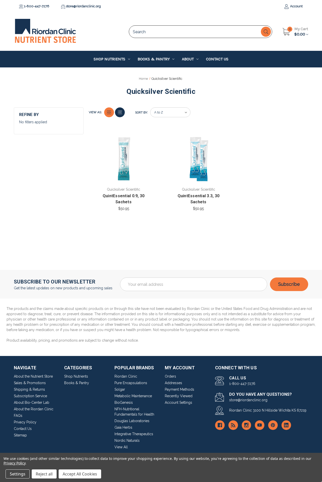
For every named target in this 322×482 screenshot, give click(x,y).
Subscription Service (30, 396)
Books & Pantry (154, 59)
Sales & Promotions (30, 383)
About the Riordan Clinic (33, 409)
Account (296, 6)
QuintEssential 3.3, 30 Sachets (199, 198)
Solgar (119, 389)
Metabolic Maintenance (133, 396)
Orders (170, 376)
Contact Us (217, 59)
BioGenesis (123, 402)
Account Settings (178, 402)
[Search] (266, 32)
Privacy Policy (25, 422)
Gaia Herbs (123, 427)
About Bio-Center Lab (31, 402)
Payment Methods (179, 389)
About (188, 59)
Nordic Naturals (127, 440)
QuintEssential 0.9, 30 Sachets (124, 198)
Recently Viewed (178, 396)
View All (121, 447)
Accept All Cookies (80, 474)
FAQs (18, 416)
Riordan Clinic (125, 376)
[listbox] (170, 112)
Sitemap (20, 435)
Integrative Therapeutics (133, 434)
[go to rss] (233, 425)
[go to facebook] (220, 425)
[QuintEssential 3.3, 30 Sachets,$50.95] (198, 159)
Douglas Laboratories (131, 421)
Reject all (44, 474)
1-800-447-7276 (36, 6)
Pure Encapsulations (130, 383)
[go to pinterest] (273, 425)
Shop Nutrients (109, 59)
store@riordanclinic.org (83, 6)
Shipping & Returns (29, 389)
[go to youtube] (259, 425)
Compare (149, 139)
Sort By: (141, 112)
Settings (17, 474)
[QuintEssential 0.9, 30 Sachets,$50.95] (124, 159)
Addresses (173, 383)
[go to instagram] (246, 425)
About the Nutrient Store (33, 376)
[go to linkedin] (286, 425)
